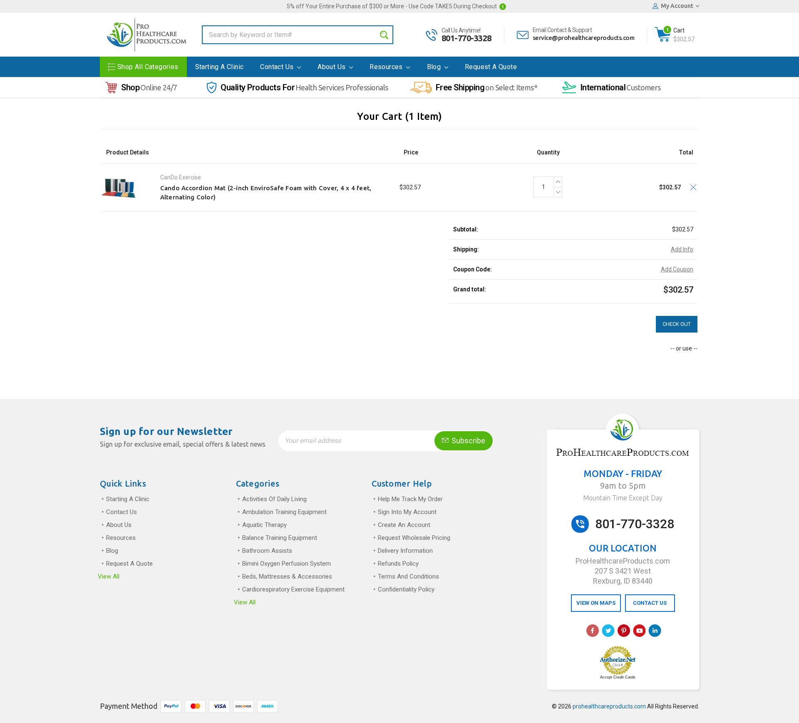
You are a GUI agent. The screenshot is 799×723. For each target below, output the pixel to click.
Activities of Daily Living (274, 499)
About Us (332, 67)
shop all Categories (148, 67)
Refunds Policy (398, 563)
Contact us (277, 67)
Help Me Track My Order (410, 499)
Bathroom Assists (267, 550)
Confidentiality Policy (406, 589)
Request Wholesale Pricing (414, 538)
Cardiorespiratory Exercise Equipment (293, 589)
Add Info (682, 249)
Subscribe (467, 440)
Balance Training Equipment (279, 538)
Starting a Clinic (219, 67)
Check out (677, 324)
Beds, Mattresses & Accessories (287, 576)
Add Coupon (677, 269)
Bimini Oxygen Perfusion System (286, 563)
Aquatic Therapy (264, 525)
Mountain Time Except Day (623, 498)
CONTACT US (650, 603)
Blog (435, 67)
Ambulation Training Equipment (284, 512)
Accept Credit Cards (617, 677)
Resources (387, 67)
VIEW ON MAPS (595, 603)
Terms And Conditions (408, 576)
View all (108, 576)
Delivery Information (405, 550)
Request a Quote (491, 67)
